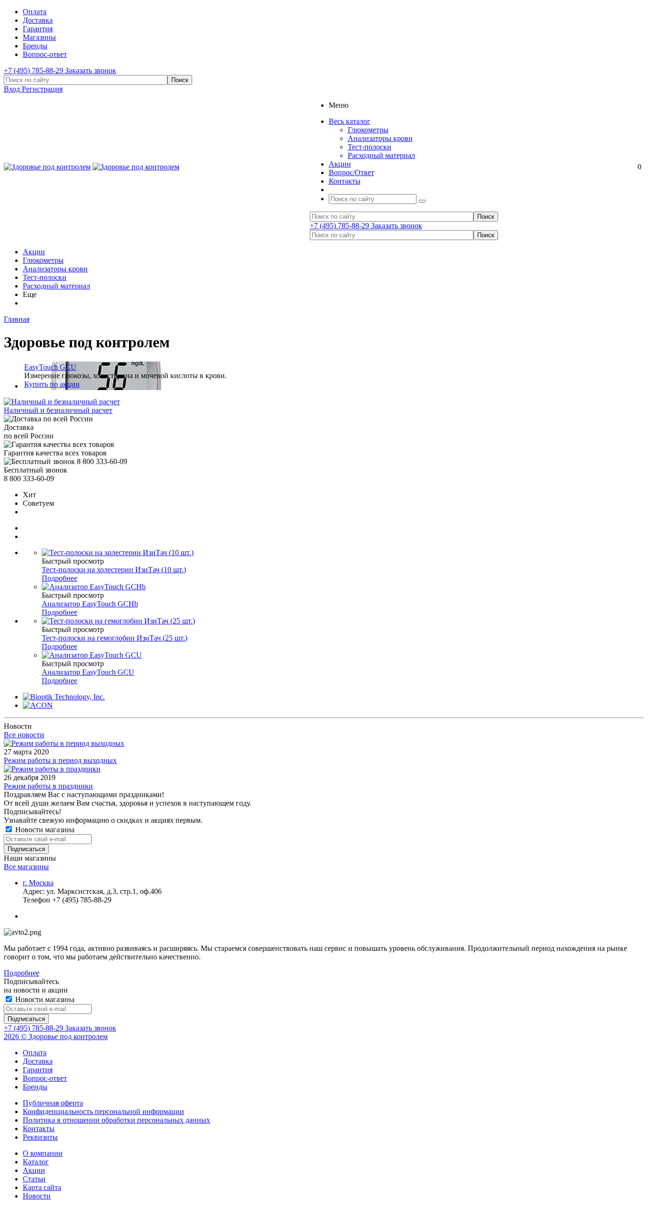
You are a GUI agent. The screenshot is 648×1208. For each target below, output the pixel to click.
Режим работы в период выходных (60, 760)
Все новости (24, 735)
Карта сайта (42, 1187)
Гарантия (38, 1070)
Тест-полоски (369, 147)
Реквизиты (40, 1137)
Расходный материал (381, 155)
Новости (37, 1196)
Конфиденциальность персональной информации (103, 1111)
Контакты (39, 1128)
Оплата (34, 1053)
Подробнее (59, 578)
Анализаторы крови (380, 138)
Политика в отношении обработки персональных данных (116, 1120)
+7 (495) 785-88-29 (34, 70)
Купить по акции (52, 384)
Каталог (36, 1162)
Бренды (35, 1087)
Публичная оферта (53, 1103)
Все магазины (26, 867)
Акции (34, 252)
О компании (43, 1153)
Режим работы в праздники (48, 786)
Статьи (34, 1179)
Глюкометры (368, 130)
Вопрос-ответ (45, 1078)
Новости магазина (43, 830)
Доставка (38, 1061)
